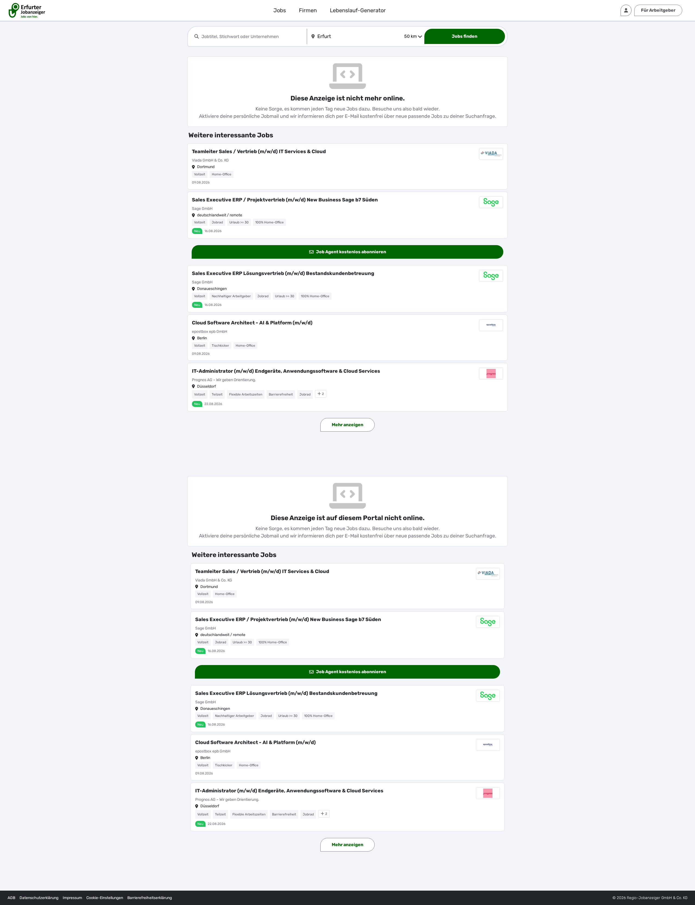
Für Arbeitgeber (658, 10)
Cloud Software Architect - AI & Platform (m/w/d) (252, 323)
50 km (410, 36)
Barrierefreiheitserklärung (149, 897)
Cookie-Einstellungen (104, 897)
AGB (11, 897)
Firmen (308, 10)
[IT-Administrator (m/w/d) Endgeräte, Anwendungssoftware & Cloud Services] (347, 387)
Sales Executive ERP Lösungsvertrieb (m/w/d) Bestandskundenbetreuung (283, 273)
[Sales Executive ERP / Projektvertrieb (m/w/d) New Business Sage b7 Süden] (347, 215)
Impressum (72, 897)
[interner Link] (27, 10)
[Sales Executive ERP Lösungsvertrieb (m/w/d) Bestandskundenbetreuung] (347, 288)
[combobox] (253, 36)
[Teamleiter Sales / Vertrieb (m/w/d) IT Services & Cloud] (347, 166)
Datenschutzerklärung (39, 897)
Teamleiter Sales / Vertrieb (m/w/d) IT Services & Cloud (259, 151)
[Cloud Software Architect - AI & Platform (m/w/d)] (347, 337)
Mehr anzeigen (347, 424)
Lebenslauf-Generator (358, 10)
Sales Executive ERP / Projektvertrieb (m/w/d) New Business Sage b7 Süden (285, 200)
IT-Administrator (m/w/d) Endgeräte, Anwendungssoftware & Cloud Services (286, 371)
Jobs (279, 10)
